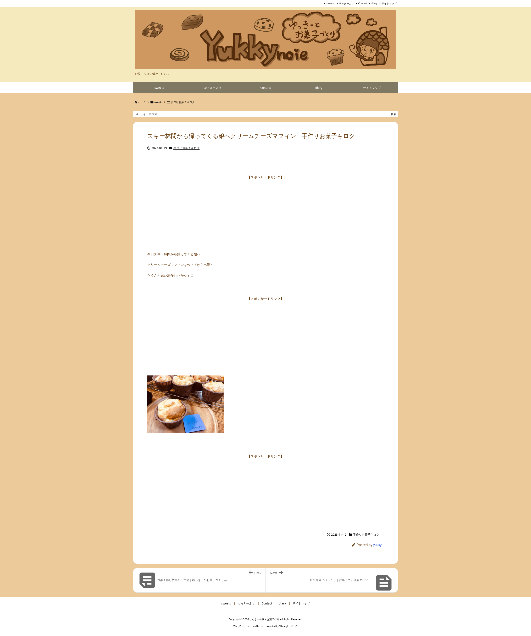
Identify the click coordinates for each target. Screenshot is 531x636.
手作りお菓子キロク (183, 102)
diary (374, 3)
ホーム (142, 102)
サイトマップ (389, 3)
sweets (330, 3)
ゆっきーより (346, 3)
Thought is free (288, 625)
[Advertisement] (265, 209)
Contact (362, 3)
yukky (377, 545)
